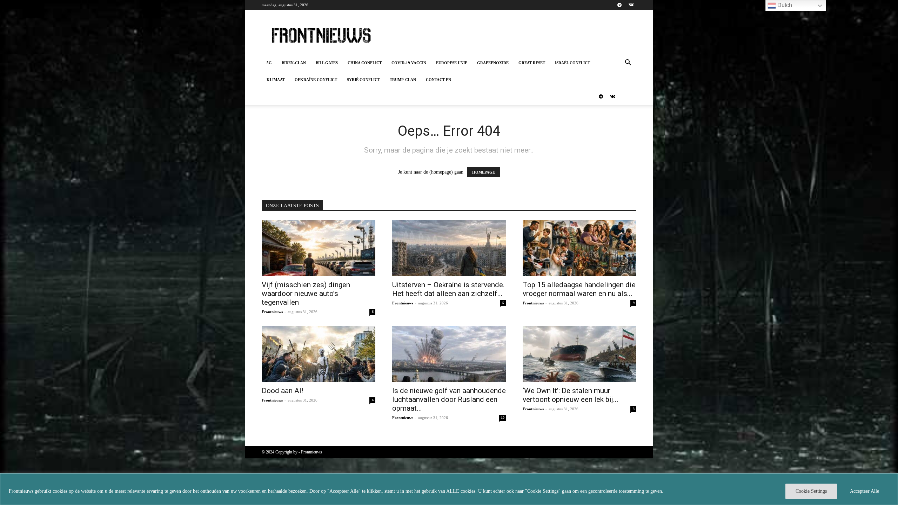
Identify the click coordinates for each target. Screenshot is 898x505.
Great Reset (531, 63)
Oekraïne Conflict (316, 80)
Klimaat (276, 80)
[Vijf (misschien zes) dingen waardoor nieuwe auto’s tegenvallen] (318, 248)
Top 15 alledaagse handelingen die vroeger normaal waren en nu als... (579, 289)
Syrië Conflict (363, 80)
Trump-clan (403, 80)
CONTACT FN (438, 80)
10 (502, 417)
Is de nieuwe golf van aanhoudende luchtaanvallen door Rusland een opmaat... (449, 399)
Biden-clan (294, 63)
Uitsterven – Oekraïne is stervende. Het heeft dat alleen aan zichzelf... (448, 289)
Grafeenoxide (493, 63)
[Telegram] (619, 5)
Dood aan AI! (282, 390)
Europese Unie (451, 63)
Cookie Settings (811, 491)
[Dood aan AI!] (318, 354)
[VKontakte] (631, 5)
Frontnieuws (272, 312)
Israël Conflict (572, 63)
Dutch (784, 5)
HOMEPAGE (483, 172)
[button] (627, 63)
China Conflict (365, 63)
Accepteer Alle (864, 491)
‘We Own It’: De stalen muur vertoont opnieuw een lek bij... (570, 395)
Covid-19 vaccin (408, 63)
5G (269, 63)
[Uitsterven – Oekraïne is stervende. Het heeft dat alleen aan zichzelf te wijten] (449, 248)
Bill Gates (327, 63)
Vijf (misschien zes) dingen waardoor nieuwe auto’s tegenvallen (306, 294)
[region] (449, 489)
